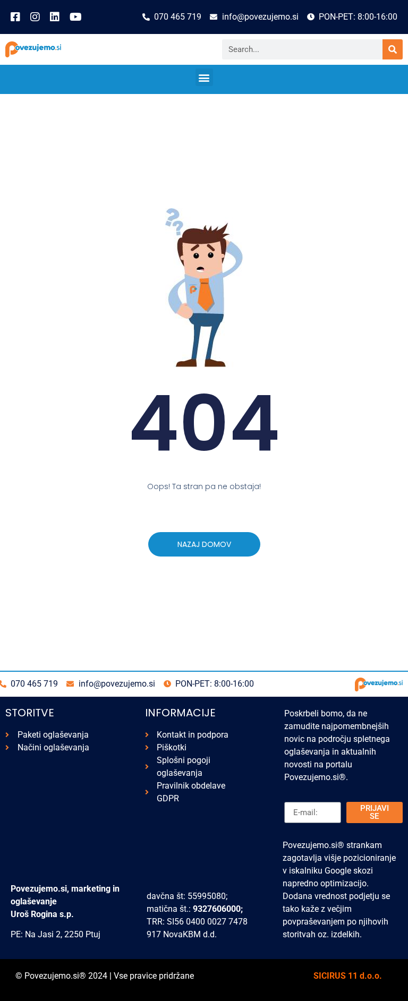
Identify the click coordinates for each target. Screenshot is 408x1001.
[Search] (392, 49)
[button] (204, 77)
